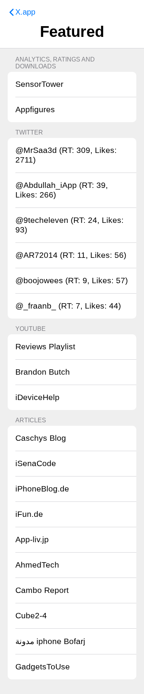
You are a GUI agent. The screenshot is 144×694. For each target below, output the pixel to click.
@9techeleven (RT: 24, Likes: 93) (69, 225)
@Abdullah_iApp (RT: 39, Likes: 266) (61, 190)
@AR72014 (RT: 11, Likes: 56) (70, 255)
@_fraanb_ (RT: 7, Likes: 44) (68, 305)
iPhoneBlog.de (42, 488)
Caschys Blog (40, 438)
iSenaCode (35, 463)
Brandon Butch (42, 372)
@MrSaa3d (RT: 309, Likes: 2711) (66, 155)
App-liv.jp (32, 539)
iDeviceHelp (37, 397)
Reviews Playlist (45, 346)
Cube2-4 (31, 615)
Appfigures (35, 109)
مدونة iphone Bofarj (50, 641)
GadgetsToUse (42, 666)
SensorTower (39, 84)
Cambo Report (42, 590)
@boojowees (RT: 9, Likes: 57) (71, 280)
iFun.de (29, 514)
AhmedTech (37, 564)
